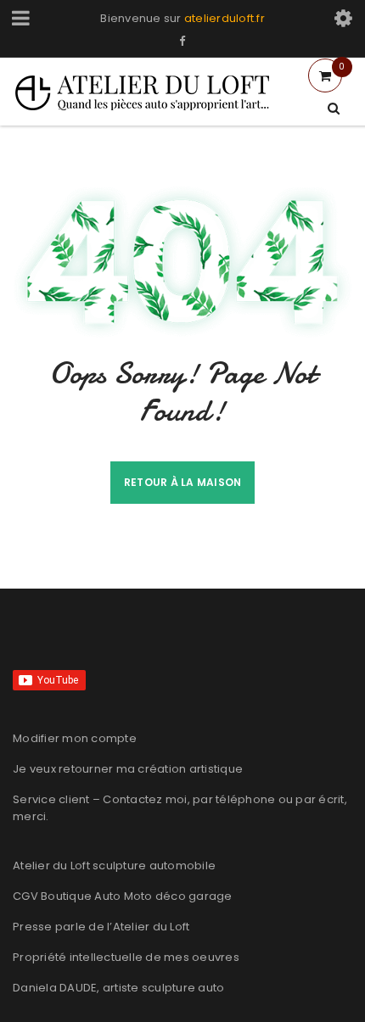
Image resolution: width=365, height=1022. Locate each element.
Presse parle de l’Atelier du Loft (101, 927)
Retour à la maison (183, 482)
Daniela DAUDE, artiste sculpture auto (118, 988)
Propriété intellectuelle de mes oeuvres (126, 957)
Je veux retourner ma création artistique (128, 769)
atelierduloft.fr (224, 18)
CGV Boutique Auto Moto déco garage (123, 896)
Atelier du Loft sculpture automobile (114, 865)
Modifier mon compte (75, 738)
